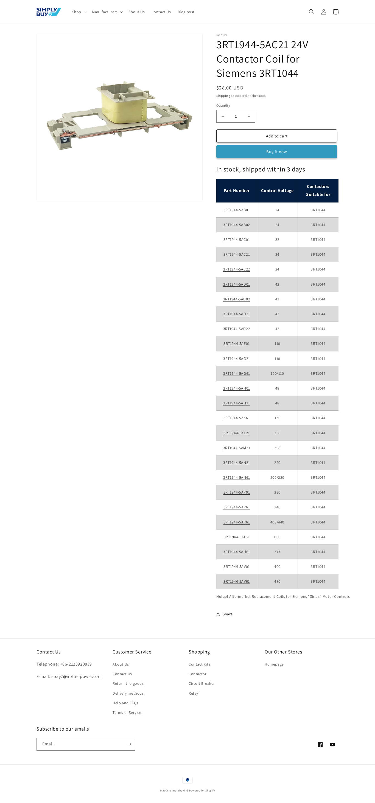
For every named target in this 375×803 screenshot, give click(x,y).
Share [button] (228, 614)
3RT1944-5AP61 (236, 507)
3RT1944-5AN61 (236, 477)
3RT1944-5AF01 (236, 343)
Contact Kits (199, 664)
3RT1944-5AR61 (236, 522)
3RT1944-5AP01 (236, 492)
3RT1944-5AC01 (236, 239)
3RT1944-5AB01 (236, 209)
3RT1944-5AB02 (236, 224)
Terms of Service (127, 712)
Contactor (197, 673)
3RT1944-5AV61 (236, 581)
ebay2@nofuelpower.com (76, 676)
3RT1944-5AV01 (236, 566)
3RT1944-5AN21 (236, 462)
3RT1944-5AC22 (236, 269)
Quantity (223, 105)
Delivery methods (128, 693)
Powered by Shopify (202, 790)
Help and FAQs (125, 702)
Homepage (274, 664)
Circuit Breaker (202, 683)
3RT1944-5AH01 (236, 388)
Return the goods (128, 683)
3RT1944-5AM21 (236, 447)
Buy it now (276, 151)
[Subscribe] (129, 744)
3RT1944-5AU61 (236, 551)
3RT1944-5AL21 (236, 432)
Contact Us (122, 673)
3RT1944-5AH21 (236, 403)
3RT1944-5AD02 (236, 299)
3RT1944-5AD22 (236, 328)
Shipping (223, 96)
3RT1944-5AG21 (236, 358)
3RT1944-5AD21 (236, 313)
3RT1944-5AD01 (236, 284)
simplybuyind (179, 790)
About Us (121, 664)
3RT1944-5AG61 (236, 373)
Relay (193, 693)
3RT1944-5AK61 (236, 417)
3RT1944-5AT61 (237, 536)
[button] (79, 12)
